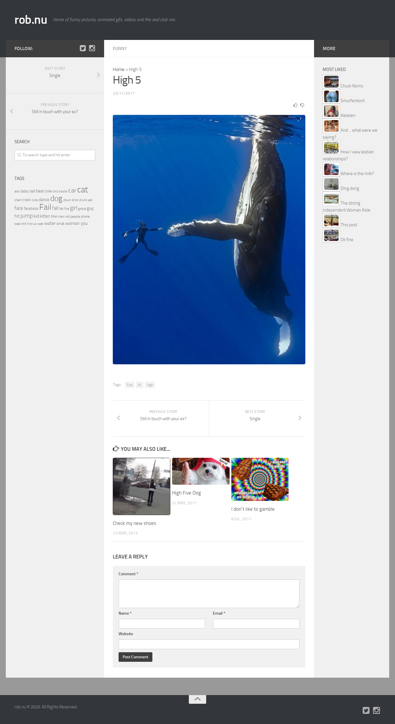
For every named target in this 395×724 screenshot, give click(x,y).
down (67, 200)
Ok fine (347, 239)
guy (90, 208)
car (72, 190)
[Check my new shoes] (141, 486)
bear (40, 191)
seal (17, 224)
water (50, 223)
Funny (120, 48)
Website (126, 633)
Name (125, 613)
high (150, 385)
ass (17, 191)
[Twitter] (82, 48)
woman (72, 223)
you (84, 223)
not (67, 216)
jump (27, 215)
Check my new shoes (134, 523)
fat (61, 209)
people (75, 216)
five (129, 385)
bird (55, 191)
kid (36, 216)
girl (73, 208)
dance (44, 199)
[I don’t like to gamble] (260, 479)
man (61, 216)
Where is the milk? (357, 173)
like (54, 216)
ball (32, 191)
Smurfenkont (353, 100)
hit (17, 216)
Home (118, 69)
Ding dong (350, 188)
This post (349, 224)
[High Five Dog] (201, 471)
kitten (45, 216)
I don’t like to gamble (253, 509)
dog (56, 198)
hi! (139, 385)
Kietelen (348, 115)
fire (66, 209)
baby (25, 191)
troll (29, 224)
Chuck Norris (352, 86)
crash (27, 200)
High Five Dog (186, 493)
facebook (31, 208)
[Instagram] (91, 48)
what (60, 223)
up (35, 224)
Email (219, 613)
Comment (128, 574)
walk (40, 224)
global (82, 209)
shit (23, 224)
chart (18, 200)
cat (82, 190)
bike (48, 191)
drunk (83, 200)
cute (35, 200)
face (18, 208)
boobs (63, 191)
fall (55, 208)
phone (85, 216)
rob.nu (30, 19)
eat (90, 200)
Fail (45, 207)
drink (75, 200)
